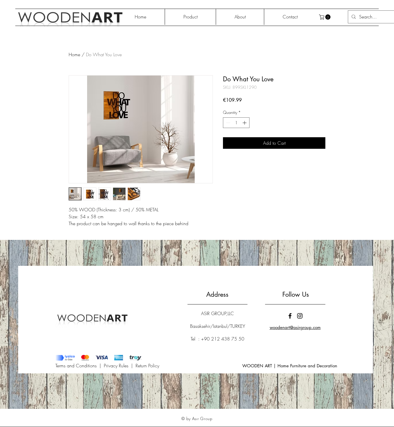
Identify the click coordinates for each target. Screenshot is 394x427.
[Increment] (245, 123)
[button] (325, 17)
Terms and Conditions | (79, 365)
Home (74, 54)
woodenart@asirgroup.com (295, 327)
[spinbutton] (236, 123)
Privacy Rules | (120, 365)
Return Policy (147, 365)
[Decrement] (227, 123)
